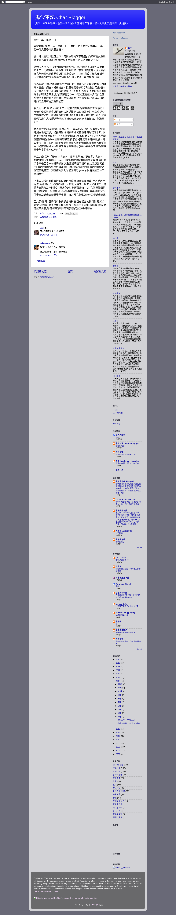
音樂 (115, 798)
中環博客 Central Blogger (127, 443)
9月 (120, 695)
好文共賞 (116, 811)
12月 (120, 684)
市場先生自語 (121, 511)
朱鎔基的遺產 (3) (122, 560)
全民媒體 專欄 (119, 791)
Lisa (42, 228)
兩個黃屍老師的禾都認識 (125, 632)
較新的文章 (40, 271)
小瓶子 (118, 622)
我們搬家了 (120, 542)
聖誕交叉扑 (117, 814)
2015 (118, 677)
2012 (118, 732)
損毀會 (116, 238)
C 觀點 (116, 410)
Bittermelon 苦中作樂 (125, 613)
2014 (118, 681)
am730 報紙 (118, 413)
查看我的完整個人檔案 (122, 86)
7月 (120, 702)
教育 (115, 781)
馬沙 (130, 48)
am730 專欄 (118, 765)
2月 (120, 713)
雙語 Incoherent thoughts (127, 461)
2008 (118, 747)
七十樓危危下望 (122, 578)
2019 (118, 663)
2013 (118, 729)
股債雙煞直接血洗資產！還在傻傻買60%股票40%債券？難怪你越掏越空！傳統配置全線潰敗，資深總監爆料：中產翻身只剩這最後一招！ (128, 488)
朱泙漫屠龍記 (121, 630)
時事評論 (116, 768)
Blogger (95, 905)
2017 (118, 670)
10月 (120, 691)
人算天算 (119, 639)
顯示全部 (139, 547)
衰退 (117, 586)
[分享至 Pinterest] (77, 213)
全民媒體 (116, 424)
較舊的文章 (100, 271)
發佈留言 (41, 261)
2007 (118, 751)
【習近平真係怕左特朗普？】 (127, 606)
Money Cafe (121, 604)
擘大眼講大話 (118, 348)
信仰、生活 (117, 775)
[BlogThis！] (69, 213)
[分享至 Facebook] (74, 213)
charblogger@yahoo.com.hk (46, 891)
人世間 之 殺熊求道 (124, 531)
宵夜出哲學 (117, 804)
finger (118, 437)
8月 (120, 699)
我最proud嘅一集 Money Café (127, 463)
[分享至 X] (71, 213)
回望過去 (119, 533)
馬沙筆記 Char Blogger (60, 17)
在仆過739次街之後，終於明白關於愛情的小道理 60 (128, 596)
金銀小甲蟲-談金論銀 (125, 481)
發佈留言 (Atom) (47, 277)
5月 (120, 706)
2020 (118, 659)
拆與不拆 (116, 188)
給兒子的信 (117, 808)
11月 (120, 688)
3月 (120, 709)
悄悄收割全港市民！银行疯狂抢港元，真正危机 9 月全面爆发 (128, 503)
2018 (118, 667)
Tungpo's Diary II (123, 584)
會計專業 (53, 217)
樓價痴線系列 (118, 801)
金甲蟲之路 (120, 539)
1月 (120, 717)
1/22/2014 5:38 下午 (49, 255)
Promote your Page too (120, 38)
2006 (118, 754)
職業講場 (116, 794)
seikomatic (45, 243)
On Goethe (121, 558)
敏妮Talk (119, 470)
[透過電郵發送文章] (62, 213)
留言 (118, 124)
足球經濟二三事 (122, 615)
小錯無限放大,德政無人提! (128, 723)
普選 (115, 162)
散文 (115, 785)
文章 (118, 120)
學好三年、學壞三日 (126, 720)
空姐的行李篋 (121, 593)
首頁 (70, 271)
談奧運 (116, 321)
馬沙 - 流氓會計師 (119, 33)
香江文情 (116, 788)
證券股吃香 (120, 446)
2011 (118, 736)
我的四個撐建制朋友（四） (126, 454)
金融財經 (44, 217)
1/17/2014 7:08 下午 (49, 235)
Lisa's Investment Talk (126, 499)
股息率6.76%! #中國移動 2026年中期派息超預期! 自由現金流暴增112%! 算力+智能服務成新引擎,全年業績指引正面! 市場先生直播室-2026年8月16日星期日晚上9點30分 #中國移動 (128, 518)
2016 (118, 674)
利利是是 (116, 376)
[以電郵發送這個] (66, 213)
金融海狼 (116, 293)
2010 (118, 740)
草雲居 (118, 567)
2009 (118, 743)
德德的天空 (117, 817)
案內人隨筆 (120, 435)
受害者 (116, 266)
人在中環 (119, 452)
